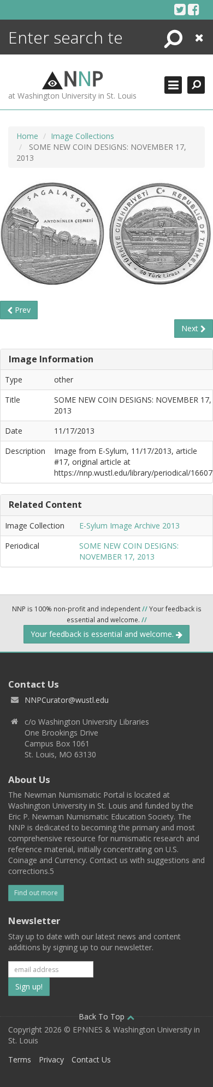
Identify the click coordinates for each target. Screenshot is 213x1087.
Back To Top (103, 1016)
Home (27, 136)
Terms (19, 1059)
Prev (22, 310)
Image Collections (82, 136)
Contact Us (91, 1059)
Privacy (51, 1059)
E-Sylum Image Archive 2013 (129, 525)
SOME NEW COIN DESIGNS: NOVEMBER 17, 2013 (129, 551)
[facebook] (193, 9)
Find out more (36, 892)
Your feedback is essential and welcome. (103, 634)
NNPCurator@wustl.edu (67, 700)
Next (190, 328)
